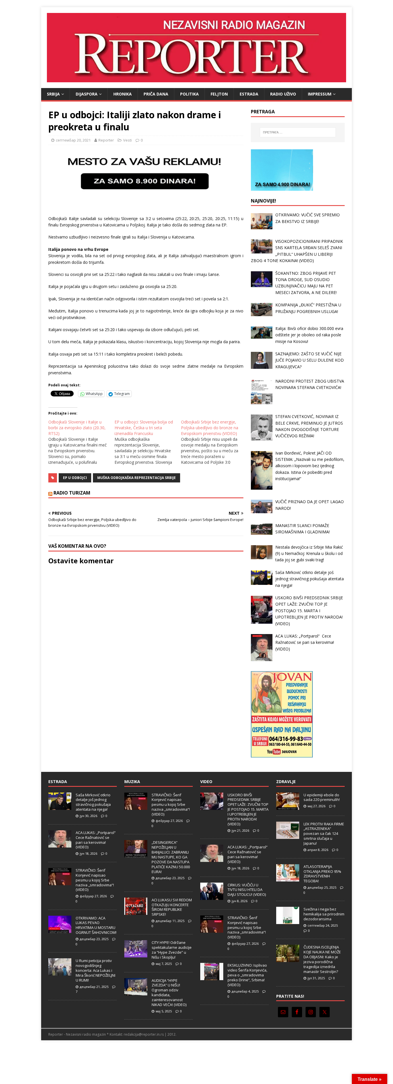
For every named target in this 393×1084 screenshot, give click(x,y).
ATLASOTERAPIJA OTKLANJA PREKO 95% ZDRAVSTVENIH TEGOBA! (322, 874)
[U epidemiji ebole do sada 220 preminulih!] (287, 806)
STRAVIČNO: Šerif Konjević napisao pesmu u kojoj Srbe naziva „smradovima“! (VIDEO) (95, 880)
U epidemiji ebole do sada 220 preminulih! (322, 797)
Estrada (249, 94)
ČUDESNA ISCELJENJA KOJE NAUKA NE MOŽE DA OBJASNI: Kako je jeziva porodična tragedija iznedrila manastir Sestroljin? (322, 959)
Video (206, 781)
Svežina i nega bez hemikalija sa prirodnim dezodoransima (324, 913)
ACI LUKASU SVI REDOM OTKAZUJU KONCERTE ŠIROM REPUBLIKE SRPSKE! (172, 907)
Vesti (127, 140)
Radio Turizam (72, 493)
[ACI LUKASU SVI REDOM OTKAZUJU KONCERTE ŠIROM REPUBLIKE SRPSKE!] (135, 911)
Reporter (106, 140)
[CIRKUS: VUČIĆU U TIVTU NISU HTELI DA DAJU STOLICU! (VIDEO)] (211, 896)
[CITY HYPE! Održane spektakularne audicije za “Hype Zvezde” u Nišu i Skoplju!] (135, 954)
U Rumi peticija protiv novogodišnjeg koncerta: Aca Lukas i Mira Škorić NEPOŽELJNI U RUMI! (95, 970)
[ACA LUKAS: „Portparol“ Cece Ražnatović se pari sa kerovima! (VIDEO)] (59, 844)
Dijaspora (87, 94)
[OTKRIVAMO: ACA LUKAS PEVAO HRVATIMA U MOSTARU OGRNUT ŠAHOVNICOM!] (59, 929)
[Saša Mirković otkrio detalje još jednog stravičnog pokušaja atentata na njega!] (59, 806)
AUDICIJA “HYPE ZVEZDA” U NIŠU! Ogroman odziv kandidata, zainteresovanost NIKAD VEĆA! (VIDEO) (169, 992)
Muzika (132, 781)
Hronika (122, 94)
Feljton (219, 94)
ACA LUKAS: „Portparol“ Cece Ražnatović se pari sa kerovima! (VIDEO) (96, 840)
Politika (189, 94)
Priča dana (156, 94)
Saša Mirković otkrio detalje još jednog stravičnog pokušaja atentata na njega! (93, 802)
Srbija (53, 94)
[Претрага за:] (297, 132)
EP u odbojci (75, 477)
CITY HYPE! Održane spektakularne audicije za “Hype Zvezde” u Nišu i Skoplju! (172, 950)
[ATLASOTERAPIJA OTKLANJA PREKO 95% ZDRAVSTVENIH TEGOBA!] (287, 878)
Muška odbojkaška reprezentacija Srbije (136, 477)
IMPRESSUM (319, 94)
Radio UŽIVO (283, 94)
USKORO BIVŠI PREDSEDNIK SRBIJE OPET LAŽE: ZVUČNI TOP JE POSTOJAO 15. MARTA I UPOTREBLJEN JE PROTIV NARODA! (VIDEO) (248, 809)
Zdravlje (286, 781)
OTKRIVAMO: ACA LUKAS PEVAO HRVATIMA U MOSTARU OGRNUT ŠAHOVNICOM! (96, 925)
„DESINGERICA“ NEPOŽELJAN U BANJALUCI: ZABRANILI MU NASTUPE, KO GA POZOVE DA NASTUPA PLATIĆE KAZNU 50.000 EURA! (171, 857)
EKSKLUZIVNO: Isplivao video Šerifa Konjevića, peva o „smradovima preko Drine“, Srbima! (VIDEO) (247, 975)
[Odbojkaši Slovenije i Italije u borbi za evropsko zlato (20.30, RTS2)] (81, 442)
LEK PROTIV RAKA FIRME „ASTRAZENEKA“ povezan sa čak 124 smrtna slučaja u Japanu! (324, 833)
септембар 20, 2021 (73, 140)
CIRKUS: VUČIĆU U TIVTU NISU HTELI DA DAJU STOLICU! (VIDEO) (247, 889)
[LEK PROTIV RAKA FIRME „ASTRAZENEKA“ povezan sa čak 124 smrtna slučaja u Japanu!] (287, 835)
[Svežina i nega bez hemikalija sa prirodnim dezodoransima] (287, 921)
